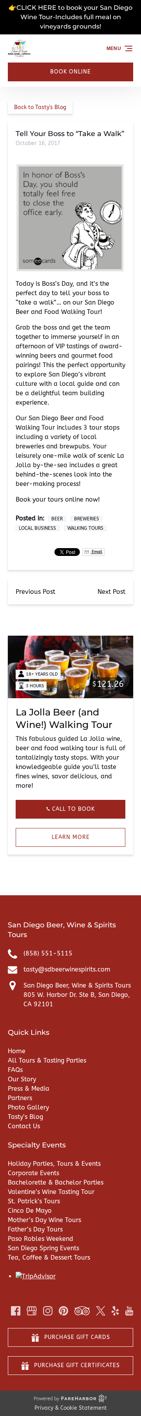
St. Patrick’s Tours (34, 1201)
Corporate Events (33, 1173)
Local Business (37, 528)
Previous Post (35, 591)
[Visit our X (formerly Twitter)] (100, 1311)
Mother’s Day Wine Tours (44, 1220)
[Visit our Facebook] (15, 1311)
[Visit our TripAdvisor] (82, 1311)
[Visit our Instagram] (47, 1311)
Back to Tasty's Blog (40, 107)
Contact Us (24, 1126)
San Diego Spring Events (43, 1248)
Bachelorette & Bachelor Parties (55, 1182)
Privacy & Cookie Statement (70, 1408)
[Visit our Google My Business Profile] (32, 1311)
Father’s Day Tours (35, 1229)
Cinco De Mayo (30, 1210)
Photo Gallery (28, 1107)
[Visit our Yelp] (115, 1311)
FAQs (15, 1070)
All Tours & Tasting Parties (47, 1060)
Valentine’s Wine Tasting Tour (51, 1192)
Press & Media (28, 1088)
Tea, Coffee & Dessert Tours (49, 1257)
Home (16, 1051)
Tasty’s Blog (25, 1116)
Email (96, 551)
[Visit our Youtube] (129, 1311)
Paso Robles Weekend (40, 1238)
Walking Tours (85, 528)
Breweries (86, 519)
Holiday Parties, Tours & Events (54, 1163)
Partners (20, 1098)
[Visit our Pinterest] (63, 1311)
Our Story (22, 1079)
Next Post (111, 591)
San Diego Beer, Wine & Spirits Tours (77, 985)
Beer (57, 519)
